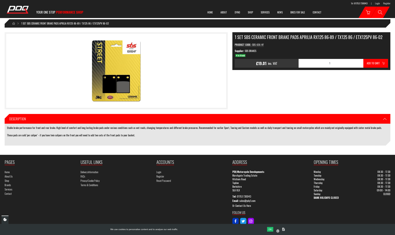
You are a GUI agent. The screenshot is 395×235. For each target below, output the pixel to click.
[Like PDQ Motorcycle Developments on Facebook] (235, 221)
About (223, 12)
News (280, 12)
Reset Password (163, 181)
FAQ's (83, 176)
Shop (250, 12)
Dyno (237, 12)
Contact (317, 12)
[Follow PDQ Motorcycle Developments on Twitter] (243, 221)
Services (265, 12)
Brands (8, 185)
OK (270, 229)
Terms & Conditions (89, 185)
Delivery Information (89, 172)
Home (210, 12)
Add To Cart (374, 63)
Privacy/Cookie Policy (90, 181)
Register (386, 3)
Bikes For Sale (297, 12)
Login (377, 3)
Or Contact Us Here (241, 206)
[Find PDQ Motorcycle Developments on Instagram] (251, 221)
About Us (9, 176)
